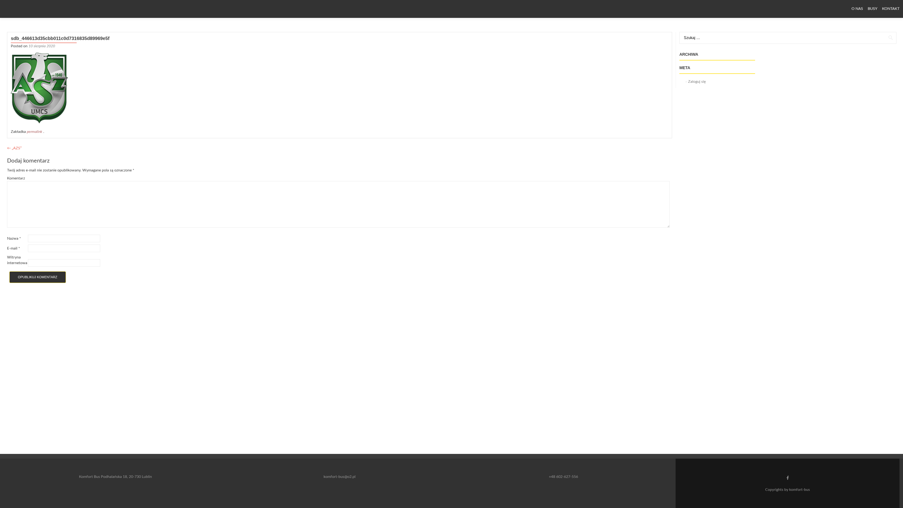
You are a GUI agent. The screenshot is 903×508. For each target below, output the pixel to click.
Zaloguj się (697, 81)
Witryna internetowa (17, 260)
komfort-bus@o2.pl (340, 477)
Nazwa (14, 238)
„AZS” (14, 148)
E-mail (13, 248)
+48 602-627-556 (563, 477)
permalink (35, 132)
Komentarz (16, 178)
